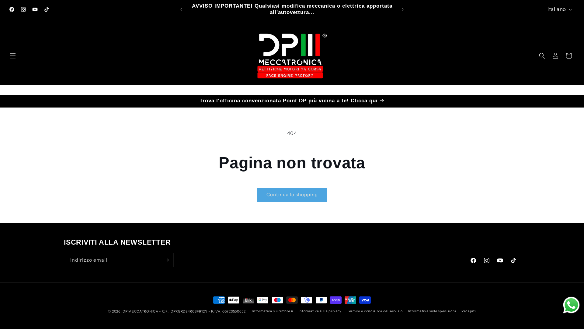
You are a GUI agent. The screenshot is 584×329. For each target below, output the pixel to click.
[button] (12, 55)
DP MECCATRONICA (141, 311)
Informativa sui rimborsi (272, 311)
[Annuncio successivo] (402, 9)
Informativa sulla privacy (320, 311)
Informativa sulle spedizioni (432, 311)
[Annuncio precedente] (181, 9)
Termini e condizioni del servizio (375, 311)
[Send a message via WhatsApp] (571, 305)
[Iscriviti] (166, 260)
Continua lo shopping (292, 194)
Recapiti (468, 311)
